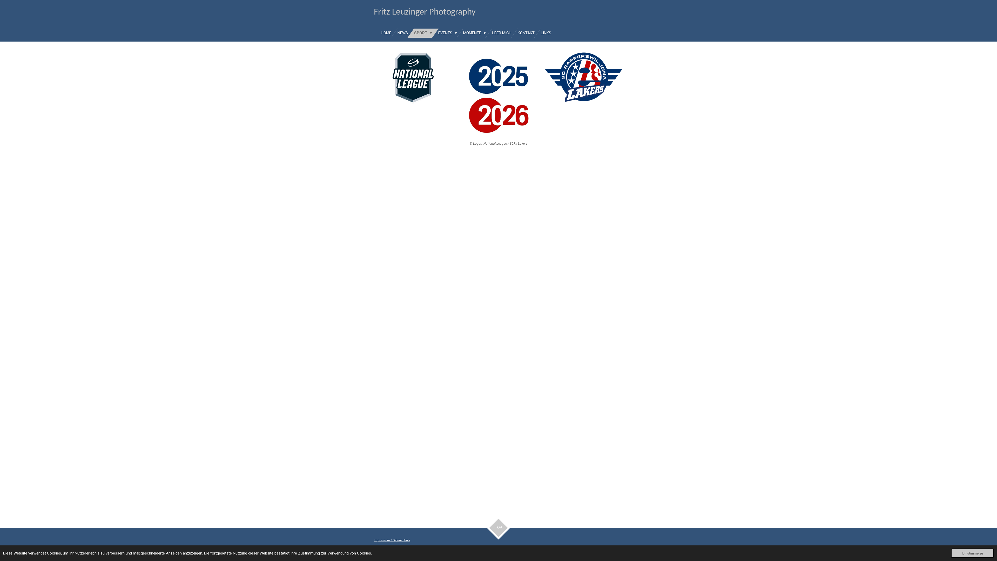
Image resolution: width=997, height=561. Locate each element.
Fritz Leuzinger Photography (425, 12)
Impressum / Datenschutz (392, 540)
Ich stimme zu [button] (972, 553)
